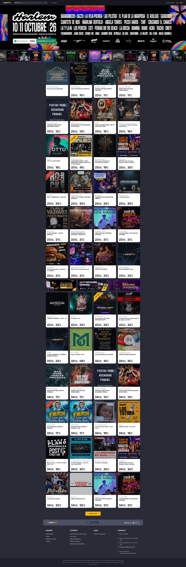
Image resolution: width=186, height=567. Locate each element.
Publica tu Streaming (75, 541)
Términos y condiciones (99, 534)
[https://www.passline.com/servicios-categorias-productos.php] (61, 285)
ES (182, 2)
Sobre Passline (49, 534)
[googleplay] (128, 523)
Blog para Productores (75, 539)
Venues (47, 536)
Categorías (54, 2)
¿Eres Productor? (170, 2)
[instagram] (91, 522)
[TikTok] (97, 522)
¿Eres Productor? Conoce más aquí (78, 534)
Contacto (48, 541)
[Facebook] (88, 522)
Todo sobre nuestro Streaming (77, 544)
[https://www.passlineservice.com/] (125, 285)
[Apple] (136, 523)
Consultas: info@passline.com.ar (127, 547)
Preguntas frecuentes (51, 539)
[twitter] (94, 522)
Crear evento (73, 536)
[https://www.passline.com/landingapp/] (93, 285)
